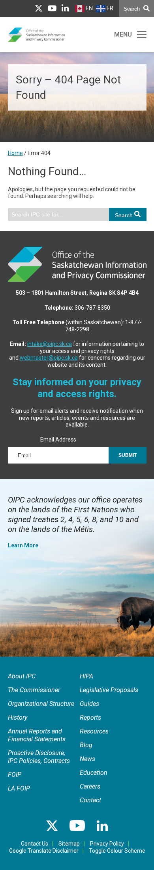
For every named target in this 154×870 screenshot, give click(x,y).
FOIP (14, 774)
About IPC (22, 676)
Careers (90, 786)
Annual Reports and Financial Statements (37, 735)
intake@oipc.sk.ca (49, 344)
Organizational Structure (41, 703)
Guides (89, 703)
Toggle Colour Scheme (117, 851)
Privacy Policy (107, 843)
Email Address (58, 439)
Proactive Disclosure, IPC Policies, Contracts (39, 757)
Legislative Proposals (109, 690)
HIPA (86, 676)
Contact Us (34, 843)
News (87, 759)
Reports (90, 717)
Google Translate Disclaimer (44, 851)
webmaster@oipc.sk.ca (49, 358)
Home (15, 153)
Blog (86, 745)
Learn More (23, 545)
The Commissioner (34, 690)
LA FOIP (19, 788)
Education (93, 772)
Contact (90, 800)
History (17, 717)
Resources (94, 731)
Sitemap (69, 843)
